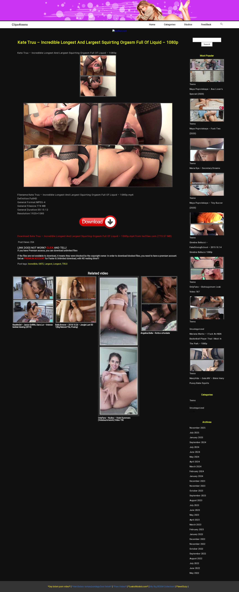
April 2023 (195, 520)
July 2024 (194, 447)
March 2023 (195, 524)
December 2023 (197, 481)
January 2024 (196, 476)
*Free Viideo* (119, 586)
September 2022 (198, 553)
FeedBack (206, 24)
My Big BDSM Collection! (162, 586)
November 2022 (197, 544)
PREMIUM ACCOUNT (34, 258)
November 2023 (197, 486)
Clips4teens (20, 24)
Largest (48, 264)
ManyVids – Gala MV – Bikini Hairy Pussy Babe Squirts (207, 380)
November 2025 (197, 428)
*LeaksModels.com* (138, 586)
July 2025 (194, 432)
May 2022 (194, 573)
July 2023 (194, 505)
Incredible (33, 264)
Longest (57, 264)
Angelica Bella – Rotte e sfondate (155, 333)
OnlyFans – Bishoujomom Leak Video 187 (205, 289)
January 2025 (196, 437)
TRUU (64, 264)
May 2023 (194, 515)
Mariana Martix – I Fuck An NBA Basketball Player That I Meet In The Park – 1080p (206, 339)
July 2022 (194, 563)
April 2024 (195, 461)
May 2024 (194, 457)
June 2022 (195, 568)
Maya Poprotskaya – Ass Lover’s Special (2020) (206, 91)
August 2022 (196, 558)
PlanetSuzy (181, 586)
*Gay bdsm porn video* (59, 586)
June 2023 (195, 510)
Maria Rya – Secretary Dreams (205, 168)
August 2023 (196, 500)
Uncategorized (197, 329)
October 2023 (196, 491)
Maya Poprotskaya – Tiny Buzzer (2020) (206, 205)
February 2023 (197, 529)
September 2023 (198, 495)
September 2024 (198, 442)
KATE (41, 264)
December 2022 (197, 539)
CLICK (50, 247)
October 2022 (196, 549)
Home (152, 24)
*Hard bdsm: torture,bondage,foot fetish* (91, 586)
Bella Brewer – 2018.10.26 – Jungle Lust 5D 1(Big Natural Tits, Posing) (74, 326)
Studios (188, 24)
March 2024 (195, 466)
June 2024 (195, 452)
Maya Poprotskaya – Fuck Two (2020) (205, 131)
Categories (169, 24)
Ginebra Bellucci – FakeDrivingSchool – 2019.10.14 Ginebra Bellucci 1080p (206, 247)
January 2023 (196, 534)
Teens (193, 400)
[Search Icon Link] (221, 24)
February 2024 (197, 471)
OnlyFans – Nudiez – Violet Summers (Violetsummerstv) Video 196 (114, 419)
